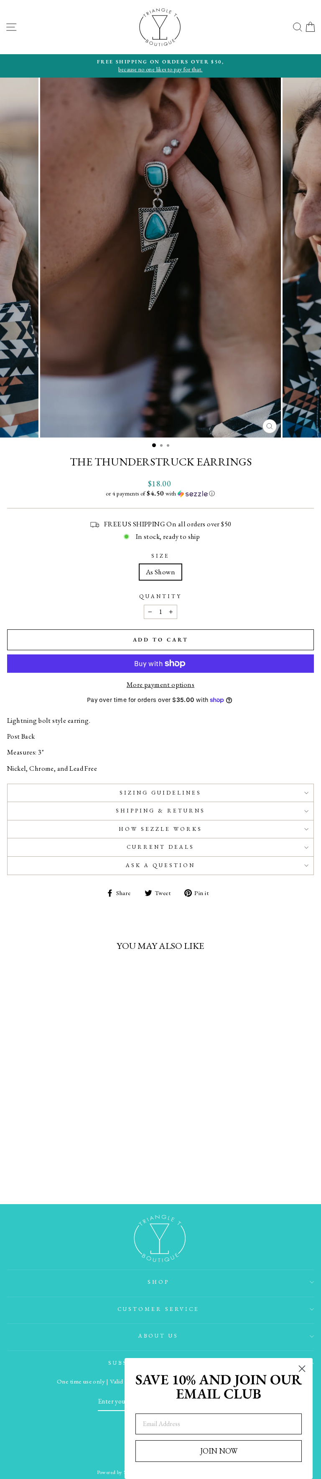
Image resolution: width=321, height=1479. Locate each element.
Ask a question (160, 865)
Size (160, 555)
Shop (158, 1281)
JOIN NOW (218, 1451)
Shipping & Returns (160, 810)
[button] (160, 493)
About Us (158, 1335)
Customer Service (158, 1309)
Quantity (160, 596)
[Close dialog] (302, 1368)
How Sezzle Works (160, 829)
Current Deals (160, 846)
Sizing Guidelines (160, 792)
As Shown (160, 571)
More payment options (160, 684)
